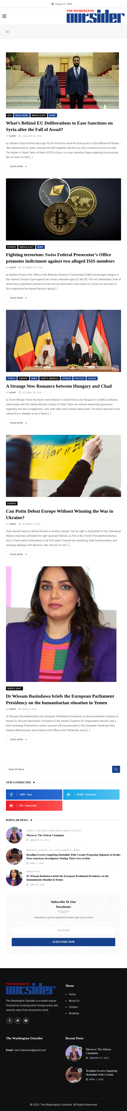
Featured (41, 831)
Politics (76, 831)
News (66, 831)
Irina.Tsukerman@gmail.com (30, 1050)
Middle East (33, 871)
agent (12, 136)
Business (31, 850)
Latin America (63, 850)
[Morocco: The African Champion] (14, 835)
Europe (43, 850)
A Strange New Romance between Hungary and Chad (59, 386)
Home (72, 994)
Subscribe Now (64, 942)
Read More (16, 166)
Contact (73, 1007)
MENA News (55, 831)
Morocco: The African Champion (45, 835)
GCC (51, 850)
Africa (30, 831)
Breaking (74, 1013)
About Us (74, 1000)
